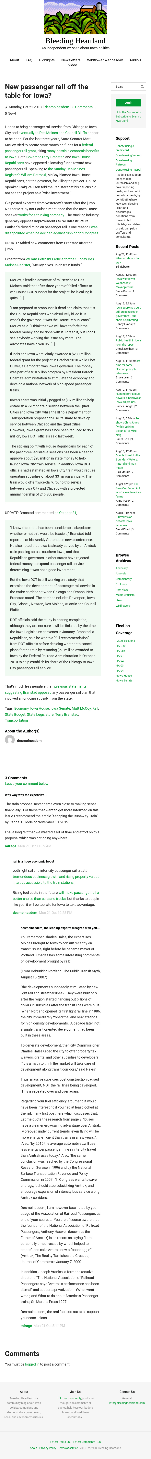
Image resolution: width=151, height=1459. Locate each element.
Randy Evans (124, 324)
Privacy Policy (47, 1448)
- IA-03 (120, 665)
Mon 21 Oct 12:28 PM (55, 913)
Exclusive (121, 584)
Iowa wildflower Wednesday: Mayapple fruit (125, 283)
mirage (10, 846)
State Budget (15, 714)
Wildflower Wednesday (105, 60)
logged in (32, 1364)
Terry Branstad (66, 714)
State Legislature (40, 714)
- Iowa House (124, 675)
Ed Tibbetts (123, 266)
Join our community (69, 1398)
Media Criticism (125, 594)
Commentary (124, 579)
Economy (21, 708)
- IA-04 (120, 670)
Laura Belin (123, 439)
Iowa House (39, 708)
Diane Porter (123, 291)
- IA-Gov (120, 645)
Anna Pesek (123, 500)
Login (128, 102)
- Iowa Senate (124, 680)
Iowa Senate (60, 708)
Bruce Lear (122, 377)
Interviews (122, 589)
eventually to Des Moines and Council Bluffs (52, 133)
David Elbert (123, 529)
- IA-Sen (120, 650)
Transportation (16, 720)
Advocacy (122, 568)
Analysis (121, 573)
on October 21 (65, 513)
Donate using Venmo (128, 155)
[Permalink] (6, 107)
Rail (95, 708)
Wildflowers (123, 605)
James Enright (125, 406)
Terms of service (68, 1448)
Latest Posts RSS (60, 1441)
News (119, 600)
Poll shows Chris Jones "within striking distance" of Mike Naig (128, 426)
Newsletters (70, 60)
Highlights (47, 60)
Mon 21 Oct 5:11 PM (49, 1326)
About (14, 60)
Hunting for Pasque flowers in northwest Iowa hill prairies (128, 398)
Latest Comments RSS (87, 1441)
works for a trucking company (41, 215)
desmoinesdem (57, 107)
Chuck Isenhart (125, 348)
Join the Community (128, 112)
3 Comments (82, 107)
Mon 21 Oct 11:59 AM (35, 846)
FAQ (29, 60)
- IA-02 (120, 660)
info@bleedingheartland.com (127, 1402)
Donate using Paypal (128, 169)
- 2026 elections (125, 640)
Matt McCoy (81, 708)
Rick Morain (123, 471)
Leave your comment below (26, 783)
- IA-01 (120, 655)
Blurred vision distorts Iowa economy (124, 521)
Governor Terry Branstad (45, 157)
